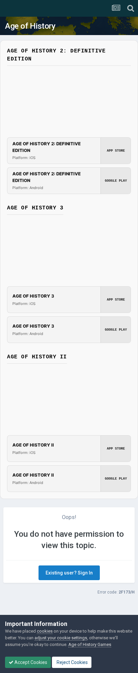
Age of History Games (89, 644)
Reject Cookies (72, 662)
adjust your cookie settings (60, 637)
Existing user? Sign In (69, 572)
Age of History (30, 26)
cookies (45, 631)
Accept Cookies (30, 662)
